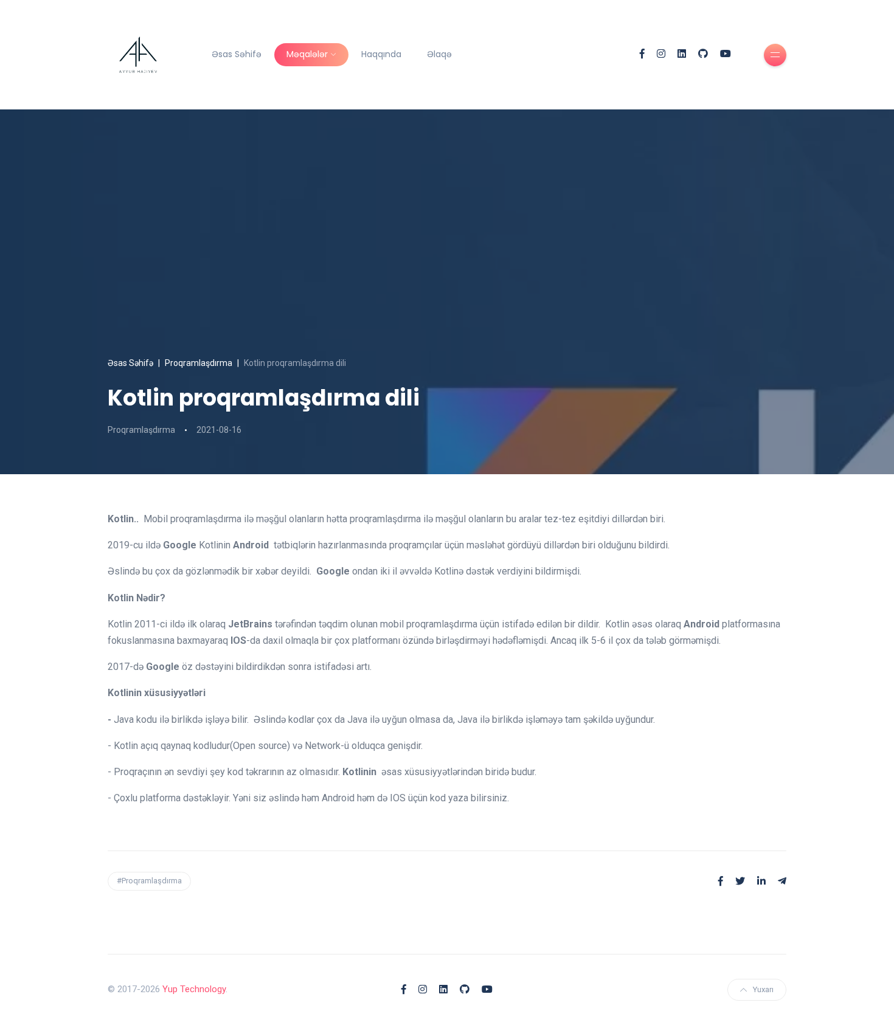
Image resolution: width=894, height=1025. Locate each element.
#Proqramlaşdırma (149, 880)
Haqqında (381, 54)
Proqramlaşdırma (198, 363)
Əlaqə (439, 54)
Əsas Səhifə (237, 54)
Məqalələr (307, 54)
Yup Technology (194, 989)
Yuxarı (763, 989)
